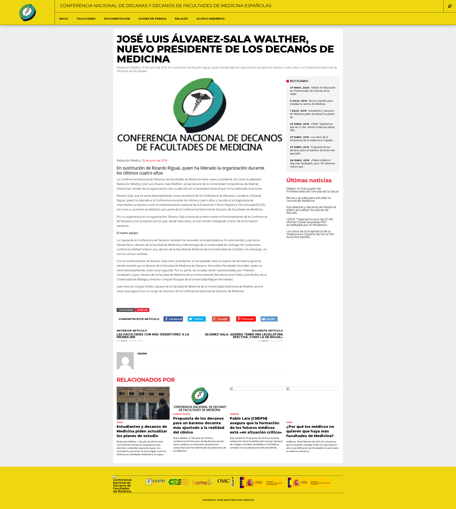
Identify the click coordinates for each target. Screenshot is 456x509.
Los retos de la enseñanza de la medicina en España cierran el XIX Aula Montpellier (310, 234)
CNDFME (142, 310)
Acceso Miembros (210, 18)
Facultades (86, 18)
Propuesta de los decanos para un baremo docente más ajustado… (312, 150)
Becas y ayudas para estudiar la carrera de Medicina (311, 102)
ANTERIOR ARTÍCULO (132, 330)
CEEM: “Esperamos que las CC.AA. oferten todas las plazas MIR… (312, 127)
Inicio (63, 18)
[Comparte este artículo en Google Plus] (221, 319)
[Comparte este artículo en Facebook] (173, 319)
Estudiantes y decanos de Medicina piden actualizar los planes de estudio (311, 210)
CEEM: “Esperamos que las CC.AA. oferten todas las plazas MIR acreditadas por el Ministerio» (310, 222)
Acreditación (181, 414)
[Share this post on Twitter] (197, 319)
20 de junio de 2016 (154, 160)
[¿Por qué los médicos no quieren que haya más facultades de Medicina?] (312, 403)
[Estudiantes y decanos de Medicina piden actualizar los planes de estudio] (143, 403)
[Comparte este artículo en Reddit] (269, 319)
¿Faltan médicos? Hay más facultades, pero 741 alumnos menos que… (312, 163)
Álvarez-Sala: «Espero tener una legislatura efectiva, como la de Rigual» (244, 336)
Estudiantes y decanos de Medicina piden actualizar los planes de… (312, 114)
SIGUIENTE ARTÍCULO (267, 330)
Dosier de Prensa (152, 18)
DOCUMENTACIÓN (117, 18)
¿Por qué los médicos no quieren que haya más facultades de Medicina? (310, 431)
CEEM (120, 422)
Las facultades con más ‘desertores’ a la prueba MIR (153, 336)
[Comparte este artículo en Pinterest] (246, 319)
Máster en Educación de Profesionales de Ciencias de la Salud (312, 91)
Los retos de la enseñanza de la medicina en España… (312, 138)
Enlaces (181, 18)
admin (124, 340)
